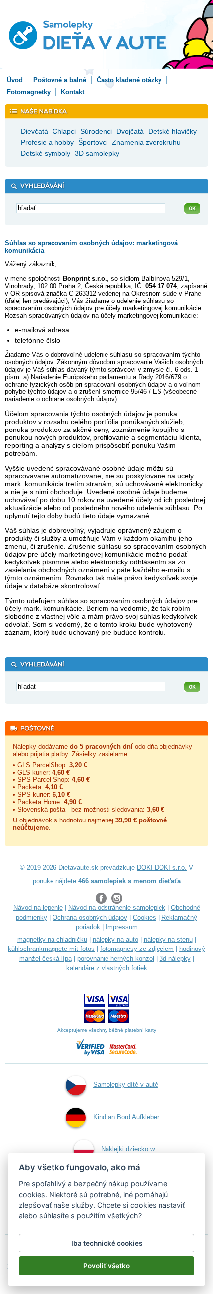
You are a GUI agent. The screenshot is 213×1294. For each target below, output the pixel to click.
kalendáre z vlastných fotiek (106, 968)
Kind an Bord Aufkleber (126, 1117)
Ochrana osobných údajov (90, 917)
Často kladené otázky (129, 80)
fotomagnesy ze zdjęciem (137, 948)
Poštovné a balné (59, 80)
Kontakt (72, 92)
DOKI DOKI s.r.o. (162, 867)
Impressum (122, 927)
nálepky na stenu (168, 939)
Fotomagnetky (29, 92)
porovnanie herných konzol (115, 958)
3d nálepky (175, 958)
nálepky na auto (115, 939)
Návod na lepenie (38, 907)
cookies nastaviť (157, 1205)
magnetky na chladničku (52, 939)
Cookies (144, 917)
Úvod (15, 80)
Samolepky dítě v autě (125, 1084)
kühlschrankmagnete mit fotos (51, 948)
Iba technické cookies (106, 1243)
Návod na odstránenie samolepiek (116, 907)
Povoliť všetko (106, 1266)
